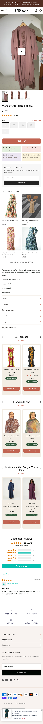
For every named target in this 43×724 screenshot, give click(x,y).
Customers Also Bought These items (21, 468)
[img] (7, 580)
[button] (7, 115)
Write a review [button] (22, 566)
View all (21, 340)
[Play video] (21, 51)
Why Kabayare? (7, 316)
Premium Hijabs (21, 402)
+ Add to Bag (11, 388)
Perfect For (6, 304)
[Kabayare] (21, 10)
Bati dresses (21, 337)
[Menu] (2, 10)
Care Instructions (8, 310)
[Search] (7, 10)
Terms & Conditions (20, 703)
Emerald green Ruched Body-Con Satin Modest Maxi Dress (25, 716)
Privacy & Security (7, 703)
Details (4, 298)
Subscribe (21, 673)
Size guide (5, 321)
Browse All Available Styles (21, 262)
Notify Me (21, 183)
